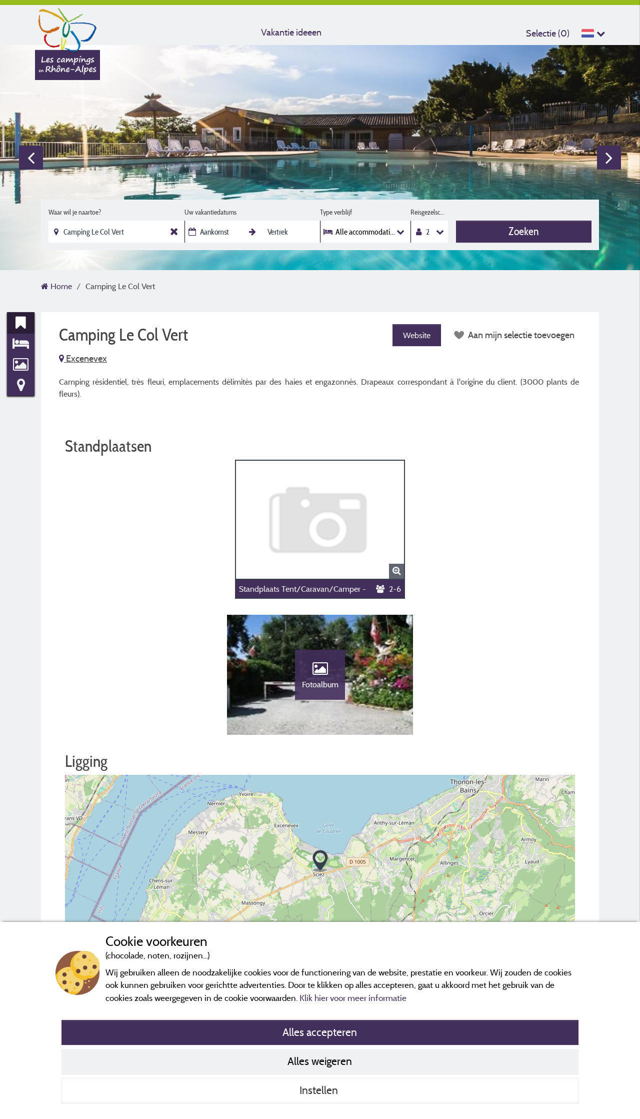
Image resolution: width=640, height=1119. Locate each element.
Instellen (320, 1089)
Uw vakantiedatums (210, 212)
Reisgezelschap (429, 212)
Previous (31, 158)
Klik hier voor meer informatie (353, 997)
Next (609, 158)
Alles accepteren (319, 1031)
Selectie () (548, 33)
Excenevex (85, 358)
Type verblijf (336, 212)
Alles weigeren (320, 1060)
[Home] (67, 28)
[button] (320, 861)
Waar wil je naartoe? (74, 212)
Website (416, 335)
